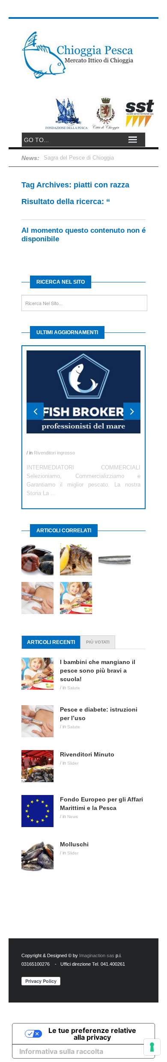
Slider (72, 763)
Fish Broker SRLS (52, 444)
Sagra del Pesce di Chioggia (79, 157)
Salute (73, 687)
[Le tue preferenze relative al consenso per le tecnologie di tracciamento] (152, 1047)
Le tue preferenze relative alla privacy (92, 1033)
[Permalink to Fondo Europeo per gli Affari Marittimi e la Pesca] (40, 811)
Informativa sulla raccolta (61, 1051)
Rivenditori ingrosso (54, 452)
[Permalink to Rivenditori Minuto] (40, 766)
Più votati (98, 642)
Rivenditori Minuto (87, 754)
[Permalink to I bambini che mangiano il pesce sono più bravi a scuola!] (40, 674)
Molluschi (74, 844)
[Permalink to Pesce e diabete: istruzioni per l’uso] (40, 721)
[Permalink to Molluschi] (40, 856)
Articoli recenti (51, 642)
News (72, 816)
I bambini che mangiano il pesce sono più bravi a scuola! (97, 670)
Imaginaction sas (96, 955)
